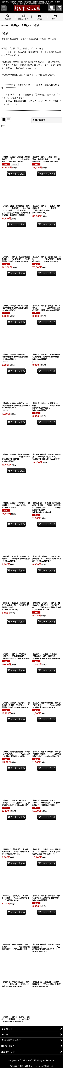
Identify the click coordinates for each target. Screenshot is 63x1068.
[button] (4, 8)
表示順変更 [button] (40, 120)
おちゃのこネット (27, 1066)
